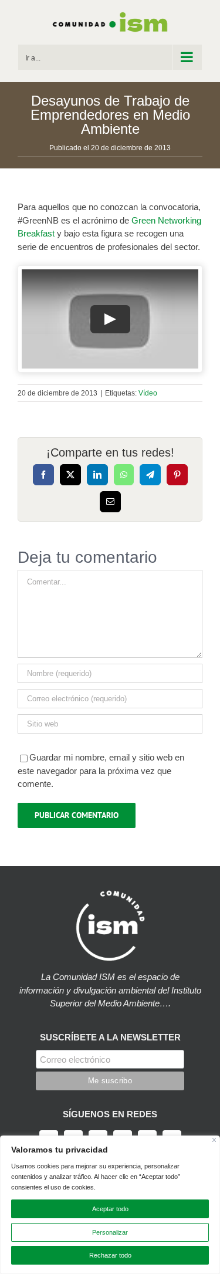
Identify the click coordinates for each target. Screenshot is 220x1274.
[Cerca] (214, 1140)
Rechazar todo (110, 1255)
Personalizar (110, 1232)
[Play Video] (110, 319)
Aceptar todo (110, 1208)
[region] (110, 1205)
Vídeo (147, 393)
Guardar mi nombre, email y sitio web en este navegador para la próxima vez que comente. (101, 770)
